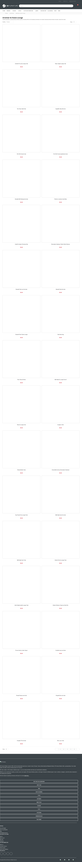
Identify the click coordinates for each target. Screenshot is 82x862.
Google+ (8, 853)
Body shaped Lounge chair (60, 63)
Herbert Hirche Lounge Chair (60, 560)
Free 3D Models (3, 828)
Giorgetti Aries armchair (60, 695)
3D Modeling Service (4, 832)
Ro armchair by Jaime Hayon (21, 650)
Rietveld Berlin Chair (21, 469)
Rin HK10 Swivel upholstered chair (60, 154)
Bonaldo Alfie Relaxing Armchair (21, 199)
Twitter (4, 853)
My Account (2, 837)
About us (1, 844)
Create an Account (72, 1)
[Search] (72, 6)
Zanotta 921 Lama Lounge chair (21, 63)
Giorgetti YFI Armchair (21, 740)
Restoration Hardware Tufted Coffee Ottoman (60, 244)
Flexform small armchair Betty (60, 199)
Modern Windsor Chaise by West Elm (60, 605)
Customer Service (3, 846)
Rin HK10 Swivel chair (21, 154)
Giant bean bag (60, 334)
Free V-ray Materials (4, 829)
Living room (11, 13)
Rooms (6, 13)
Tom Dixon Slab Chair (21, 108)
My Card (1, 839)
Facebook (1, 853)
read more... (26, 775)
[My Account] (75, 5)
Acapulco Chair (60, 424)
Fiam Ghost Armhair (21, 379)
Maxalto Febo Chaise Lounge (21, 334)
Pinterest (11, 853)
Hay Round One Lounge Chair (21, 515)
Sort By (4, 21)
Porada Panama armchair (21, 695)
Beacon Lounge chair (21, 424)
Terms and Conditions (4, 849)
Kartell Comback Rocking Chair (21, 244)
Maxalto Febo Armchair (60, 289)
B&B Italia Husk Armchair (60, 515)
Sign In (60, 1)
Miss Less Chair (60, 740)
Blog (1, 831)
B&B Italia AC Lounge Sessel (60, 379)
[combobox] (45, 6)
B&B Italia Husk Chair (21, 560)
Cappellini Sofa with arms (60, 108)
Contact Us (65, 1)
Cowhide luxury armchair (60, 650)
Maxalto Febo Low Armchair (21, 289)
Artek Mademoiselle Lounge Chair (21, 605)
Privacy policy (2, 847)
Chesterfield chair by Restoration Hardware (60, 469)
